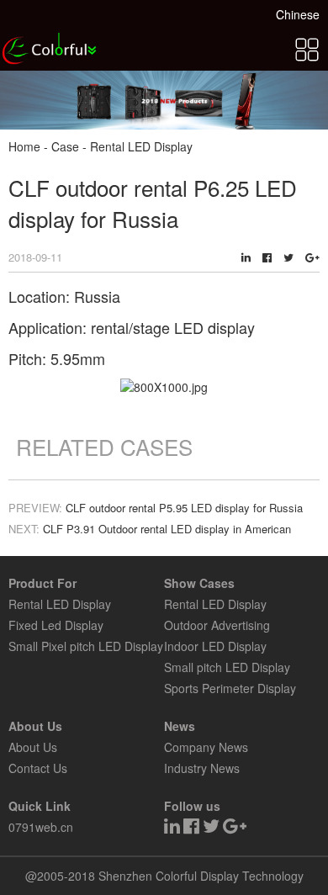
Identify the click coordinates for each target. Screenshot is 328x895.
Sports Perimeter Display (230, 688)
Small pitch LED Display (227, 667)
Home (24, 146)
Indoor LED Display (215, 646)
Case (65, 146)
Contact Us (37, 768)
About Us (32, 747)
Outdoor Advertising (217, 625)
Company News (206, 747)
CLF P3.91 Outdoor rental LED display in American (167, 529)
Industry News (202, 768)
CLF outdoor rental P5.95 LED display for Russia (184, 508)
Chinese (298, 14)
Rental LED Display (59, 604)
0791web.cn (40, 826)
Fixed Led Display (55, 625)
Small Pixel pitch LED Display (85, 646)
